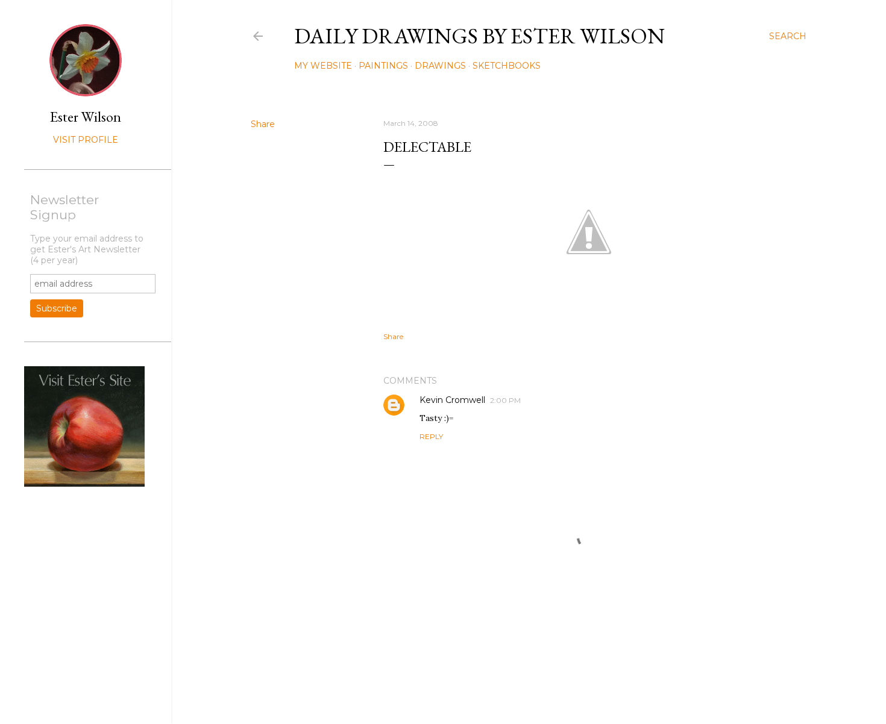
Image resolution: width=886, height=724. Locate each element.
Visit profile (85, 139)
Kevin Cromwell (452, 400)
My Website (323, 65)
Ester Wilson (85, 116)
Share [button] (263, 124)
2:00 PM (505, 400)
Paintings (383, 65)
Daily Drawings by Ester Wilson (479, 36)
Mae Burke (560, 689)
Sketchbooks (507, 65)
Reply (431, 436)
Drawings (440, 65)
